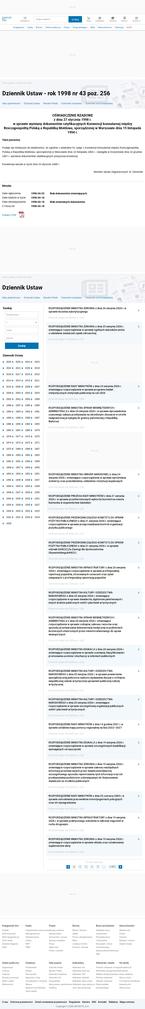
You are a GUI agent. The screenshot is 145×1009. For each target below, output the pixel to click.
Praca (51, 944)
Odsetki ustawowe (104, 981)
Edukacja (119, 27)
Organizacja (7, 967)
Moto (92, 27)
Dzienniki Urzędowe (71, 103)
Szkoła (29, 971)
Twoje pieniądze (80, 27)
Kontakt (102, 1002)
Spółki (75, 933)
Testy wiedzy (31, 991)
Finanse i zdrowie (80, 947)
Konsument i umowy (58, 937)
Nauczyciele (31, 974)
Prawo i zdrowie (56, 950)
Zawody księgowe (10, 944)
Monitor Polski (50, 103)
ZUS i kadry (7, 940)
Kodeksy (53, 988)
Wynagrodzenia (33, 933)
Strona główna (8, 83)
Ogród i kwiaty (125, 944)
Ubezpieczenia (32, 937)
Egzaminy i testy (33, 977)
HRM (28, 947)
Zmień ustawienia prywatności (51, 1002)
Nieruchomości (105, 27)
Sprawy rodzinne (56, 930)
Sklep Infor (54, 947)
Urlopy (28, 940)
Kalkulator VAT (79, 974)
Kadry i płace (8, 981)
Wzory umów (125, 977)
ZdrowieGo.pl (125, 967)
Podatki (5, 930)
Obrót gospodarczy (10, 937)
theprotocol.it (125, 984)
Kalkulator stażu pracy (82, 981)
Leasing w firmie (79, 944)
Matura (29, 984)
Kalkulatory (78, 963)
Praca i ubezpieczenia (82, 937)
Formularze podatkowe (129, 981)
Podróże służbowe (104, 977)
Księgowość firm (10, 926)
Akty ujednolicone (11, 103)
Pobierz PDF (9, 215)
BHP (28, 944)
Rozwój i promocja (10, 977)
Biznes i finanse (79, 930)
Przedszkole (31, 967)
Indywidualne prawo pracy (37, 930)
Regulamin (74, 1002)
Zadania (5, 974)
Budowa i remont (127, 940)
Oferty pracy (124, 988)
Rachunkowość (9, 933)
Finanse (123, 937)
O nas (5, 1002)
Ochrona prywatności (21, 1002)
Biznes (39, 27)
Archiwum (123, 971)
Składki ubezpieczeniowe (107, 974)
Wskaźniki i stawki (105, 963)
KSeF (129, 27)
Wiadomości (124, 930)
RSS (94, 1002)
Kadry (30, 27)
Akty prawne (55, 963)
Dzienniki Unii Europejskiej (99, 103)
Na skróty (124, 963)
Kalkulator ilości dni (81, 971)
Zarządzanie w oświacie (36, 981)
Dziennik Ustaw (25, 83)
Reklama (113, 1002)
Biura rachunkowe (105, 926)
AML (98, 954)
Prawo (67, 27)
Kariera (86, 1002)
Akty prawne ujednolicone (60, 984)
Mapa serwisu (127, 1002)
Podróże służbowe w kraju (107, 967)
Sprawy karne (55, 933)
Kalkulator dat (78, 967)
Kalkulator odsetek (80, 977)
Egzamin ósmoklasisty (35, 988)
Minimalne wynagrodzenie (107, 971)
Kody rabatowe (126, 974)
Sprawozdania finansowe (107, 950)
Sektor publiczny (53, 27)
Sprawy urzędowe (57, 940)
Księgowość (18, 27)
